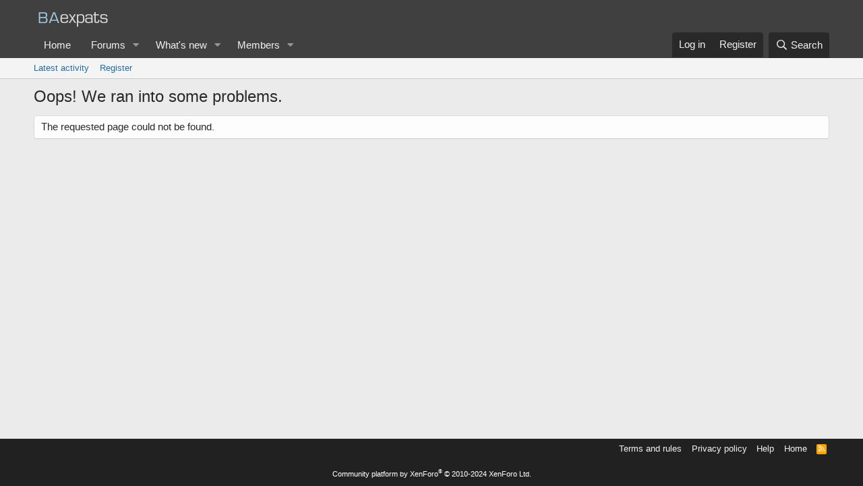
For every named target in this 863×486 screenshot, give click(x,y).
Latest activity (61, 68)
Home (57, 45)
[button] (136, 45)
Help (765, 448)
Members (258, 45)
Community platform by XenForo (431, 474)
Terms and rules (650, 448)
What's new (181, 45)
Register (116, 68)
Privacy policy (719, 448)
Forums (108, 45)
